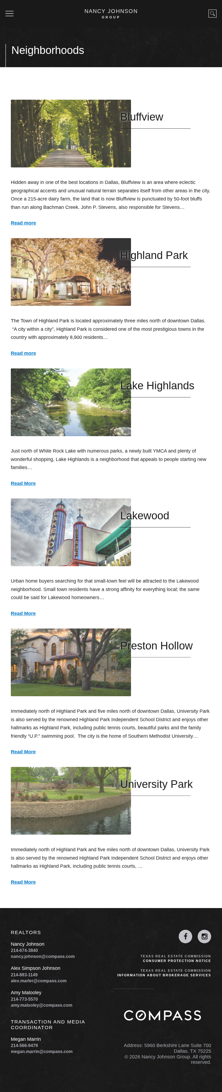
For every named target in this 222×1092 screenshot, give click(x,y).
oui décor (9, 1089)
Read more (23, 223)
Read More (23, 483)
